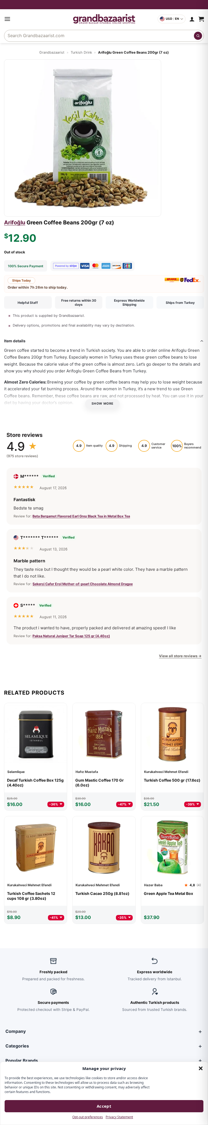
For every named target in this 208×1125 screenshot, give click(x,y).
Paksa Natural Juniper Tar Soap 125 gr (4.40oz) (71, 636)
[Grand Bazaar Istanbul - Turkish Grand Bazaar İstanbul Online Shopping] (104, 19)
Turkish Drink (81, 52)
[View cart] (201, 19)
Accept (104, 1106)
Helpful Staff (28, 303)
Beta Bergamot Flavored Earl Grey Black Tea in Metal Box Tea (81, 516)
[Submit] (198, 36)
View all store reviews (180, 656)
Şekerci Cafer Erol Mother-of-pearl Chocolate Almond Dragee (82, 584)
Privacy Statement (119, 1117)
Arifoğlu (14, 222)
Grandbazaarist (51, 52)
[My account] (192, 19)
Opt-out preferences (87, 1117)
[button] (200, 1068)
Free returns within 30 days (78, 302)
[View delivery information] (104, 4)
